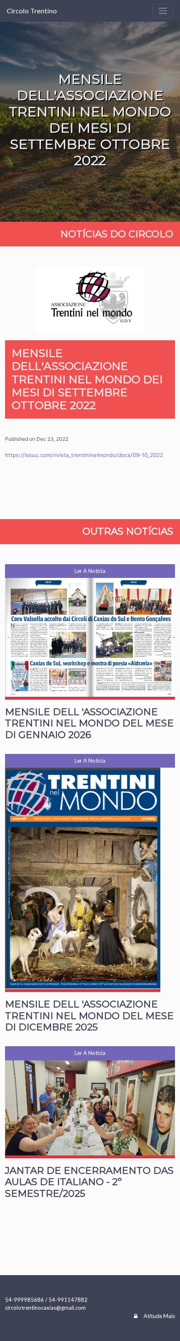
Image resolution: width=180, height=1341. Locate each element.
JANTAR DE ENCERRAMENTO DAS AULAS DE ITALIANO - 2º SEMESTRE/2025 (89, 1182)
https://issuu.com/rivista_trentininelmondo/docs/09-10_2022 (84, 455)
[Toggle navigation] (162, 11)
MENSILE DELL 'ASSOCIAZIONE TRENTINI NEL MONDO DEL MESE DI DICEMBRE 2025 (89, 1015)
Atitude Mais (159, 1316)
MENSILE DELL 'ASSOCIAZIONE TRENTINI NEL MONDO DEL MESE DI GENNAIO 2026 (89, 723)
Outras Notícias (127, 531)
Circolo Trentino (32, 11)
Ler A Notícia (90, 571)
